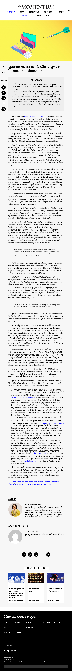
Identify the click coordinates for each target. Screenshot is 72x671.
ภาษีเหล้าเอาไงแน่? (34, 590)
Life (22, 12)
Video (49, 15)
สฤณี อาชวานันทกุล (33, 504)
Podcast (29, 627)
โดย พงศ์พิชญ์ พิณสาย (16, 601)
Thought (25, 15)
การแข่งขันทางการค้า (42, 481)
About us (46, 623)
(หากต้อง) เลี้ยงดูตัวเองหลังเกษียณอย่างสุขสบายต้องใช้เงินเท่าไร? (16, 593)
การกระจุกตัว (49, 484)
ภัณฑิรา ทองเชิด (31, 531)
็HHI (16, 484)
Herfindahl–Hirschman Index (31, 484)
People (61, 12)
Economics (14, 585)
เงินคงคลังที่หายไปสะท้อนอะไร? (55, 590)
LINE (4, 103)
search (68, 9)
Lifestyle (34, 12)
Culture (48, 12)
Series (38, 15)
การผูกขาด (29, 481)
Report (11, 12)
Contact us (58, 623)
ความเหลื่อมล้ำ (18, 481)
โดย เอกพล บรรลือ (34, 601)
